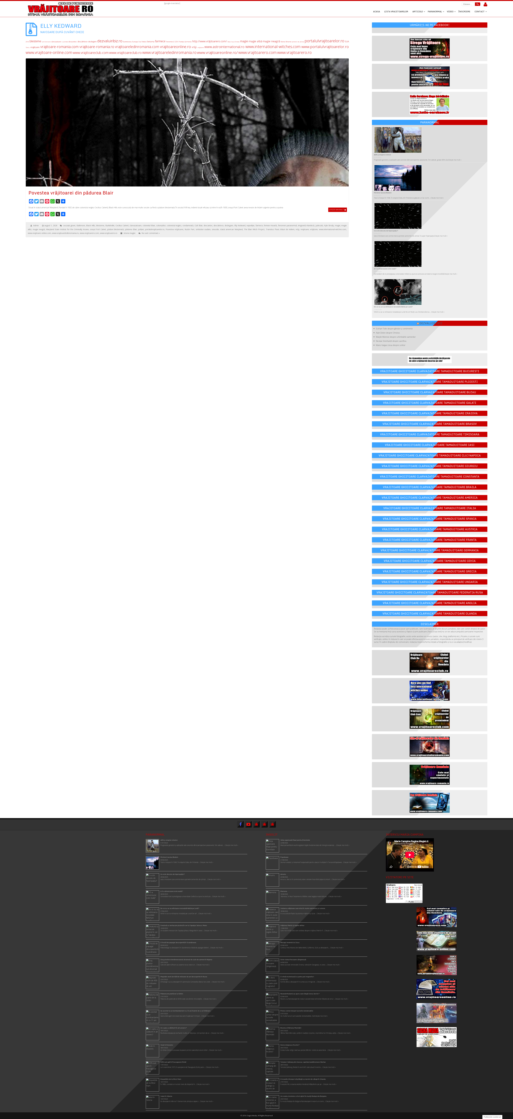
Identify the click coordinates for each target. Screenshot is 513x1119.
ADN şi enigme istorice (382, 154)
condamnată (187, 225)
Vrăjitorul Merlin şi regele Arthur (292, 925)
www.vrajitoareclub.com (91, 52)
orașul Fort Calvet (98, 229)
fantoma (150, 41)
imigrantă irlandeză (306, 225)
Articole (417, 11)
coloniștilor (161, 225)
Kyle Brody (329, 225)
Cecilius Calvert (122, 225)
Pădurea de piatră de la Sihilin (171, 993)
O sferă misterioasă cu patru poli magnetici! (297, 976)
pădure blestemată (115, 229)
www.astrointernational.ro (224, 46)
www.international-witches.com (273, 46)
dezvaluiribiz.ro (109, 40)
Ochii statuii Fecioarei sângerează (293, 959)
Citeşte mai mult (336, 209)
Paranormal (435, 11)
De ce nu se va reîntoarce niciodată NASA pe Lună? (393, 306)
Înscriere (464, 11)
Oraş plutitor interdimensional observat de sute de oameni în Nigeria (186, 959)
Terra (27, 47)
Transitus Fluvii (272, 229)
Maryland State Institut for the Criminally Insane (67, 229)
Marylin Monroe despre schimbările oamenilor (396, 337)
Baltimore (81, 225)
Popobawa (284, 857)
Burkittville (109, 225)
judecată (319, 225)
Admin (36, 225)
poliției (141, 229)
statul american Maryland (231, 229)
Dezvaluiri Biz (430, 323)
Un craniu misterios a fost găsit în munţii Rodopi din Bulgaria (303, 1096)
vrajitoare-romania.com (59, 46)
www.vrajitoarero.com (257, 52)
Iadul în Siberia (166, 1096)
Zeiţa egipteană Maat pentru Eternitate (295, 840)
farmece (160, 41)
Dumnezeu (127, 42)
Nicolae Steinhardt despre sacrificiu (391, 341)
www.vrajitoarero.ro (294, 52)
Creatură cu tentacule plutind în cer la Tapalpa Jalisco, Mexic (183, 925)
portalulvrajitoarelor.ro (324, 40)
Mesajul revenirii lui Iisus (290, 942)
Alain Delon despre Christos (388, 332)
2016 (27, 42)
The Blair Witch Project (254, 229)
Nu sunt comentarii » (151, 233)
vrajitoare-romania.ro (96, 46)
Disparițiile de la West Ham (170, 1079)
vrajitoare (35, 47)
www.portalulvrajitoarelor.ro (325, 46)
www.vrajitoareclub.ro (125, 52)
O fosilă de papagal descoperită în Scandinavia (178, 942)
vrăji (194, 47)
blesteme (35, 41)
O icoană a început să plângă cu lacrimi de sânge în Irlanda (303, 1079)
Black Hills (90, 225)
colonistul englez (174, 225)
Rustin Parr (189, 229)
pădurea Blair (131, 229)
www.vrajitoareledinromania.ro (169, 52)
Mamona (283, 891)
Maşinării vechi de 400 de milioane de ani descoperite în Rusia (183, 976)
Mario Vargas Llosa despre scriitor (390, 345)
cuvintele (65, 42)
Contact (480, 11)
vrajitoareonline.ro (175, 46)
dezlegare (92, 41)
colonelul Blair (149, 225)
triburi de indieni (287, 229)
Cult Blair (199, 225)
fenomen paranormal (287, 225)
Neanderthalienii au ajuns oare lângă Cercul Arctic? (300, 993)
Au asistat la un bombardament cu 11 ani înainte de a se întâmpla (185, 1010)
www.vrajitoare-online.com (49, 52)
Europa (135, 42)
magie (244, 41)
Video (450, 11)
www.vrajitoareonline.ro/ (217, 52)
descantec (72, 41)
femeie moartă (270, 225)
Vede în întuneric (166, 1045)
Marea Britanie (286, 42)
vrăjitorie (201, 47)
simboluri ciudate (203, 229)
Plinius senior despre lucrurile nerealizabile (296, 1010)
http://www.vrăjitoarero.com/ (209, 41)
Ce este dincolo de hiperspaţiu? (386, 230)
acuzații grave (69, 225)
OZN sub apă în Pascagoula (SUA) (173, 1062)
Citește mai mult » (454, 160)
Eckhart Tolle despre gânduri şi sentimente (394, 328)
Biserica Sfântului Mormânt (290, 1028)
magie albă (255, 41)
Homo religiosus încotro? (290, 1045)
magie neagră (271, 41)
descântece (82, 41)
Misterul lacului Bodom (383, 192)
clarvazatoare (56, 42)
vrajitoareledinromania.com (137, 46)
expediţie (250, 225)
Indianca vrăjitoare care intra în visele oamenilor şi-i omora (302, 908)
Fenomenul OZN (172, 42)
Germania (188, 42)
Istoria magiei (129, 233)
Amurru (283, 874)
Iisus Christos (235, 42)
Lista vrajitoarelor (396, 11)
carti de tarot (46, 42)
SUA (347, 41)
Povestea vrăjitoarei (174, 229)
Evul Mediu (142, 42)
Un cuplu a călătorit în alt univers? (173, 1028)
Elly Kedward (239, 225)
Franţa (181, 41)
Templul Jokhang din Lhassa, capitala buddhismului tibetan (303, 1062)
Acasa (376, 11)
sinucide (215, 229)
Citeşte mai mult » (342, 845)
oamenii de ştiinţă (298, 42)
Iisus (229, 42)
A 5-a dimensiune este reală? (385, 268)
